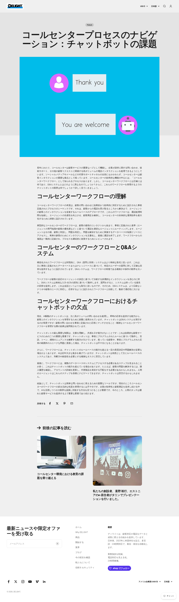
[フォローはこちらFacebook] (8, 582)
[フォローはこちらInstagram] (23, 582)
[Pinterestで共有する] (64, 403)
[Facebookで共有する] (50, 403)
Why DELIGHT (81, 532)
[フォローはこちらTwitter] (16, 582)
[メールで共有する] (72, 403)
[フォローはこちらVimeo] (37, 582)
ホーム (78, 527)
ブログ (78, 552)
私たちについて (82, 562)
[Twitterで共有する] (57, 403)
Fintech (89, 25)
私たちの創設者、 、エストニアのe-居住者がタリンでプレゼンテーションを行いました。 (116, 494)
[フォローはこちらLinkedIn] (44, 582)
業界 (77, 547)
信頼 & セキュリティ (84, 567)
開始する (79, 542)
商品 (77, 537)
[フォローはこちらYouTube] (30, 582)
